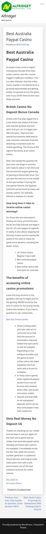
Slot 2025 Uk (12, 479)
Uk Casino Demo (14, 483)
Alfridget (8, 15)
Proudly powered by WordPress (17, 524)
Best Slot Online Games (17, 319)
